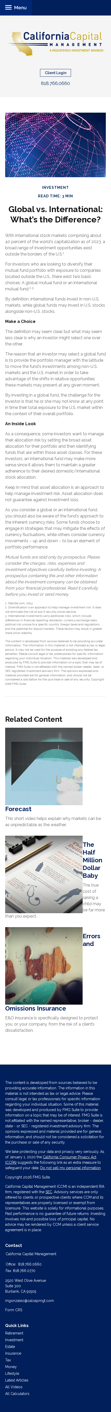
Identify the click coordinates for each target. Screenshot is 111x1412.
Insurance (13, 1353)
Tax (8, 1360)
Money (11, 1367)
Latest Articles (16, 1380)
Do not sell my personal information (70, 1168)
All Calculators (17, 1394)
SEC (48, 1192)
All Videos (13, 1387)
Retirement (14, 1333)
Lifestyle (12, 1373)
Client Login (55, 73)
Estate (10, 1347)
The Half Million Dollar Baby (92, 860)
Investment (14, 1340)
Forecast (18, 809)
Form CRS (13, 1310)
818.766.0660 (55, 83)
